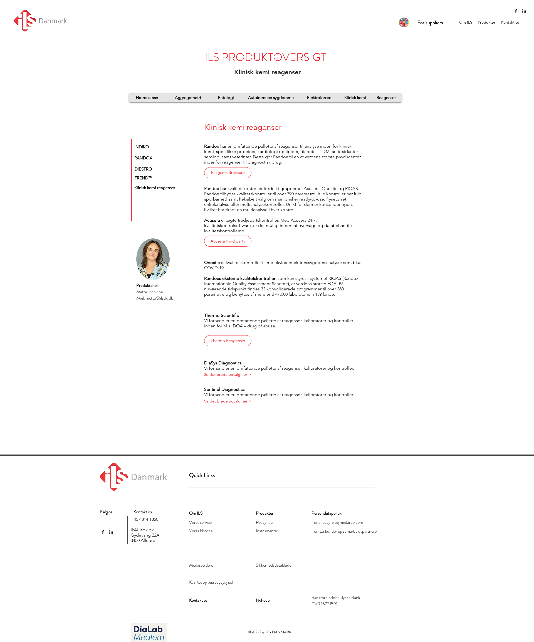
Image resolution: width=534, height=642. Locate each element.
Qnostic (212, 262)
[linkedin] (524, 11)
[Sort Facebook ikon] (516, 11)
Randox (211, 146)
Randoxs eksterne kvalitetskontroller (239, 278)
